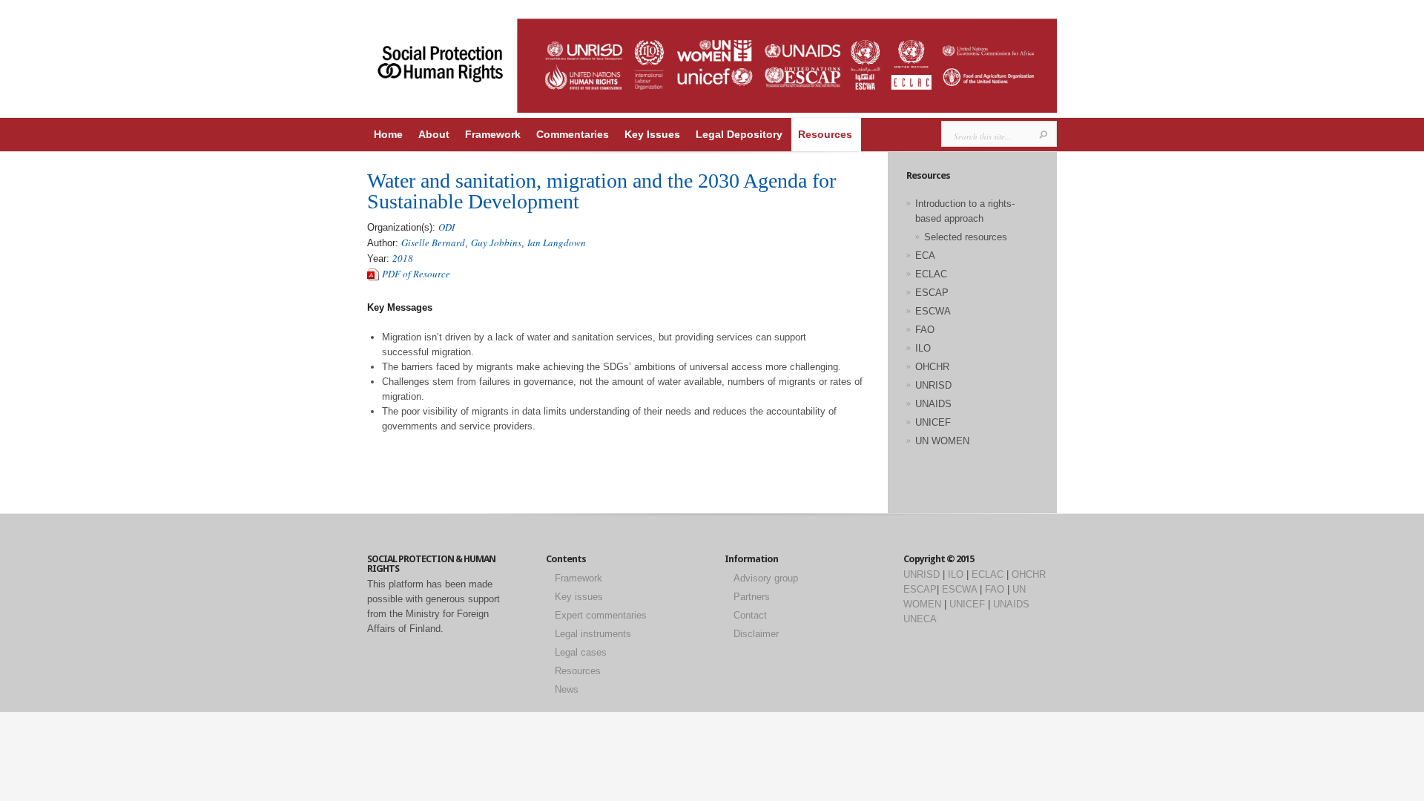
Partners (752, 596)
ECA (925, 255)
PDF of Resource (416, 273)
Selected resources (965, 237)
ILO (923, 348)
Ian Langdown (556, 242)
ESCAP (932, 292)
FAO (924, 329)
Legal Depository (739, 134)
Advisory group (766, 578)
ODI (446, 227)
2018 (402, 258)
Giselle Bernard (433, 242)
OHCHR (932, 366)
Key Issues (652, 134)
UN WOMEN (942, 440)
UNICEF (933, 422)
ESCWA (933, 311)
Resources (825, 134)
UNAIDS (933, 403)
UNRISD (933, 385)
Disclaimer (756, 633)
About (433, 134)
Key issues (579, 596)
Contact (750, 615)
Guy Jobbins (496, 242)
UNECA (920, 618)
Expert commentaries (601, 615)
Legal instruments (593, 633)
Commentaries (572, 134)
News (566, 689)
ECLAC (931, 274)
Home (388, 134)
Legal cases (581, 652)
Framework (493, 134)
